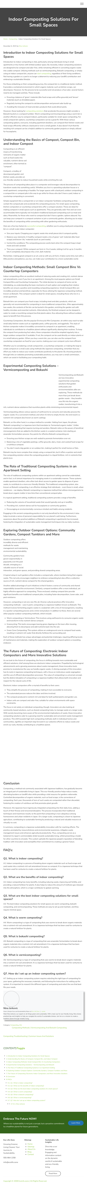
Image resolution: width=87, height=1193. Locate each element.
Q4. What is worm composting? (21, 1092)
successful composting (36, 226)
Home (5, 39)
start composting (44, 73)
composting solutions (35, 111)
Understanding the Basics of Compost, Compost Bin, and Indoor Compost (32, 1059)
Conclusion (11, 1076)
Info (20, 1025)
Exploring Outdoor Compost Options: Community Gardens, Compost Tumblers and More (37, 1070)
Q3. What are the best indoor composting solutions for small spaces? (34, 1089)
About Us (31, 1149)
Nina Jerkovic (20, 1104)
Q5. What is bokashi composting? (22, 1094)
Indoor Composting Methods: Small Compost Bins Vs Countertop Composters (34, 1062)
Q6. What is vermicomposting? (21, 1097)
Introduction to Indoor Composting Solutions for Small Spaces (29, 1056)
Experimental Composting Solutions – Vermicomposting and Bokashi (31, 1065)
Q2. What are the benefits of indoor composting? (27, 1086)
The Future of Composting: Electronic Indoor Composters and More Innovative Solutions (37, 1073)
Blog (29, 1152)
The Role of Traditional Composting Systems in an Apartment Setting (31, 1068)
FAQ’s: (10, 1079)
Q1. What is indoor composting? (21, 1083)
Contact (30, 1154)
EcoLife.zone (23, 1181)
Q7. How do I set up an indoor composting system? (28, 1100)
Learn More (75, 1123)
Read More (53, 1173)
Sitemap (30, 1146)
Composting (13, 39)
